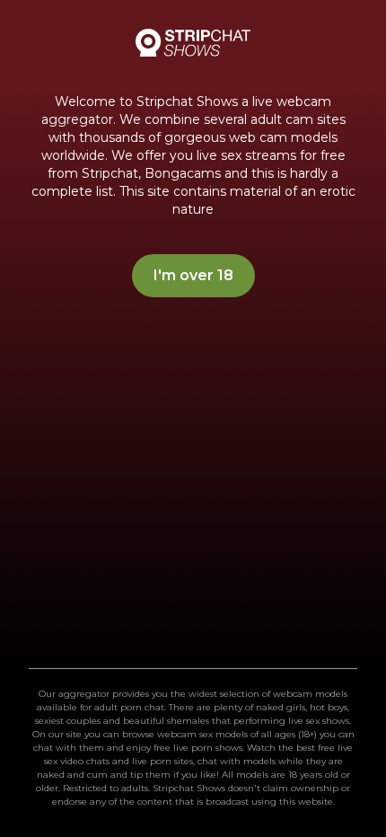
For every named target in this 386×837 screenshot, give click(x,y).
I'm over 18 (193, 275)
